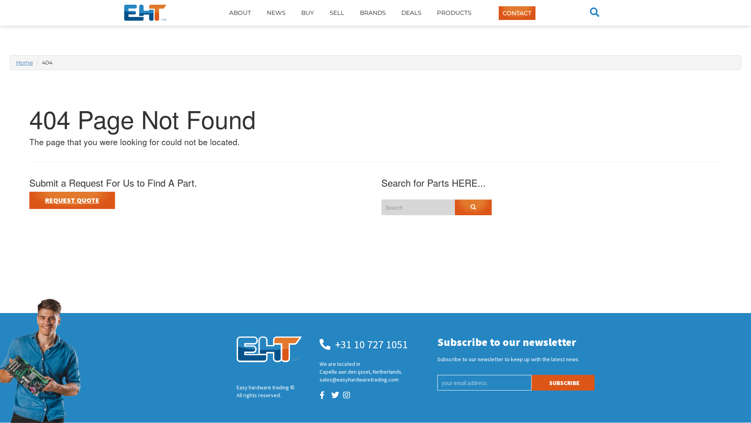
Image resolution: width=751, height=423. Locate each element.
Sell (337, 12)
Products (454, 12)
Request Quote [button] (72, 200)
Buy (307, 12)
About (240, 12)
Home (24, 62)
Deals (411, 12)
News (276, 12)
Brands (373, 12)
